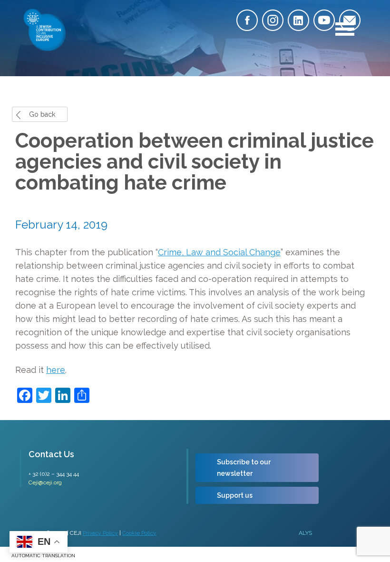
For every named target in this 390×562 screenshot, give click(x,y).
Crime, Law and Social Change (219, 252)
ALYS (305, 533)
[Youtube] (324, 20)
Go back (42, 114)
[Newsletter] (350, 20)
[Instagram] (272, 20)
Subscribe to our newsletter (244, 467)
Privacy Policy (100, 533)
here (55, 370)
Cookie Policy (139, 533)
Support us (235, 495)
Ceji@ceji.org (45, 482)
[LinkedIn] (298, 20)
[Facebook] (247, 20)
